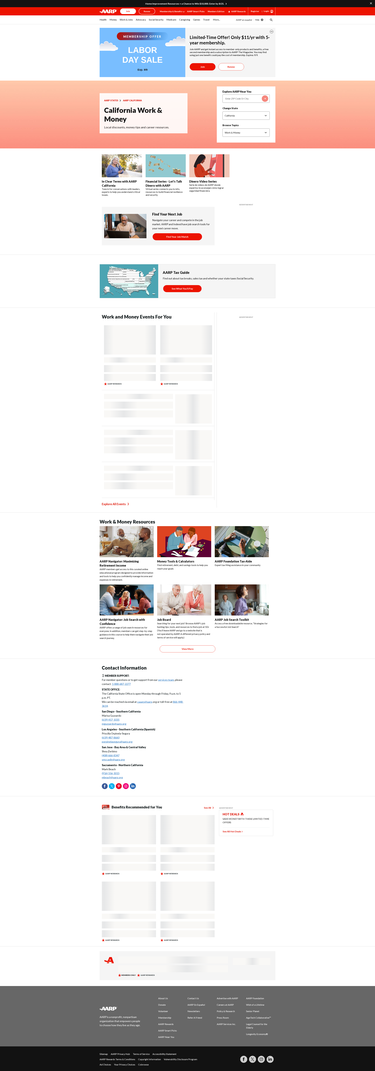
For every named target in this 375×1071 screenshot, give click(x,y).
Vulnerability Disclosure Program (180, 1059)
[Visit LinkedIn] (270, 1059)
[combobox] (246, 98)
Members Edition (216, 11)
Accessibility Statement (164, 1054)
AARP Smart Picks (196, 11)
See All (207, 807)
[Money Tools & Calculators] (184, 541)
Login (266, 11)
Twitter (112, 786)
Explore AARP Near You (237, 91)
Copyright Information (149, 1059)
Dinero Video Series (203, 181)
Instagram (126, 786)
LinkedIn (133, 786)
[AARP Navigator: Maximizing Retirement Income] (127, 541)
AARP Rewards (238, 11)
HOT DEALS (231, 814)
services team (166, 679)
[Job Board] (184, 599)
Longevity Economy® (257, 1034)
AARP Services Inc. (226, 1024)
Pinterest (119, 786)
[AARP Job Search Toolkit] (242, 599)
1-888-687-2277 (121, 684)
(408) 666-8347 (110, 755)
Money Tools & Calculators (175, 561)
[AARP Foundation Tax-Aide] (242, 541)
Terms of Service (141, 1054)
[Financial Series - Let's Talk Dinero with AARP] (166, 165)
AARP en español (244, 20)
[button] (271, 19)
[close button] (271, 31)
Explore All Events (114, 504)
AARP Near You (166, 1037)
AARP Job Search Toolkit (232, 619)
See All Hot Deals (232, 831)
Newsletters (194, 1011)
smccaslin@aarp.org (113, 759)
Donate (162, 1004)
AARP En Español (196, 1004)
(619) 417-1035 (110, 719)
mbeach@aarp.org (112, 777)
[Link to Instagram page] (261, 1059)
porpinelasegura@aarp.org (117, 741)
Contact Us (193, 998)
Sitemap (104, 1054)
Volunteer (163, 1011)
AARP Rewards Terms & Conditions (117, 1059)
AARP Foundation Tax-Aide (233, 561)
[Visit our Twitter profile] (252, 1059)
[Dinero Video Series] (209, 165)
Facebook (105, 786)
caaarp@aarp (144, 701)
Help (257, 19)
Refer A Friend (195, 1017)
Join (202, 66)
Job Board (164, 619)
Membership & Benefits (171, 11)
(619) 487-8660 (110, 737)
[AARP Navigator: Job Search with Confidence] (127, 599)
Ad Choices (105, 1064)
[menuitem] (103, 21)
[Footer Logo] (120, 1008)
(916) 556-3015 (110, 773)
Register (255, 11)
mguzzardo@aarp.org (114, 723)
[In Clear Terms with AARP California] (122, 165)
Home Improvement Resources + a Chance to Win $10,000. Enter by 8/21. (184, 3)
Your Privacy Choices (124, 1064)
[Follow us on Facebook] (243, 1059)
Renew (231, 66)
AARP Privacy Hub (120, 1054)
